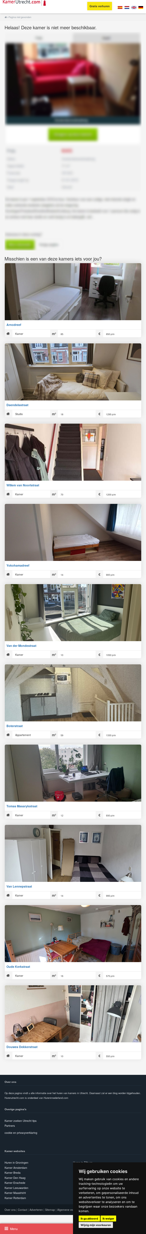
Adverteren (36, 1210)
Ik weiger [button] (108, 1218)
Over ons (10, 1210)
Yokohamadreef (17, 565)
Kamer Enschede (15, 1183)
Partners (10, 1126)
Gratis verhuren (100, 6)
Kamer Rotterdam (15, 1198)
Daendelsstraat (17, 405)
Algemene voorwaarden (71, 1210)
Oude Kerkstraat (18, 966)
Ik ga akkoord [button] (89, 1218)
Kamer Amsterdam (16, 1168)
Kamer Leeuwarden (16, 1188)
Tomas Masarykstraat (21, 806)
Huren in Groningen (16, 1162)
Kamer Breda (13, 1172)
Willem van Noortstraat (22, 485)
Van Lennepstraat (19, 886)
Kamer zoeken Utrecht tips (20, 1121)
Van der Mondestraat (21, 645)
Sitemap (50, 1210)
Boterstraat (14, 726)
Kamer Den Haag (15, 1178)
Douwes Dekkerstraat (21, 1047)
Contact (22, 1210)
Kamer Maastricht (15, 1193)
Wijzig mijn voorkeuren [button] (96, 1225)
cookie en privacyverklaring (21, 1133)
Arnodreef (13, 324)
